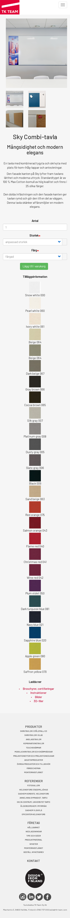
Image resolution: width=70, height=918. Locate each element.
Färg (34, 250)
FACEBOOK (47, 897)
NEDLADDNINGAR (34, 831)
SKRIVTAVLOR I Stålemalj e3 (33, 731)
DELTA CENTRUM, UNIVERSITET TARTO (33, 802)
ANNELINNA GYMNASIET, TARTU (33, 798)
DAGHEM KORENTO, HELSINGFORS (33, 794)
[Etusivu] (9, 7)
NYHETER (34, 844)
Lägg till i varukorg (34, 266)
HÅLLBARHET (33, 827)
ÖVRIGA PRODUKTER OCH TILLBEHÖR (33, 764)
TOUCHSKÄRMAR (33, 747)
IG (23, 897)
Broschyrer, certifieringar (38, 688)
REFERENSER (33, 781)
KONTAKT (33, 860)
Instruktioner (38, 692)
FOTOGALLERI (33, 785)
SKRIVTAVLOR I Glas (33, 735)
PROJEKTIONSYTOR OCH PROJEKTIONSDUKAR (33, 756)
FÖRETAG (33, 823)
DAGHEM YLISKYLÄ (33, 810)
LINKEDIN (31, 897)
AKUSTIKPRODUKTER (33, 760)
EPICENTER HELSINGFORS (33, 814)
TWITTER (39, 897)
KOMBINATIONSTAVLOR (33, 743)
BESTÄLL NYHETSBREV (34, 852)
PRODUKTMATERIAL (33, 840)
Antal (35, 220)
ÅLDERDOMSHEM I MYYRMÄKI (33, 806)
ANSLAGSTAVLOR (33, 739)
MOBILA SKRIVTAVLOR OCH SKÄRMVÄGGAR (33, 752)
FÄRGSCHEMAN (33, 768)
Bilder (38, 697)
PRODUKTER (33, 726)
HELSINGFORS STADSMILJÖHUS (33, 789)
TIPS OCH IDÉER (33, 836)
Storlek (34, 235)
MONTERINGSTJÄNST (33, 772)
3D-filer (38, 701)
